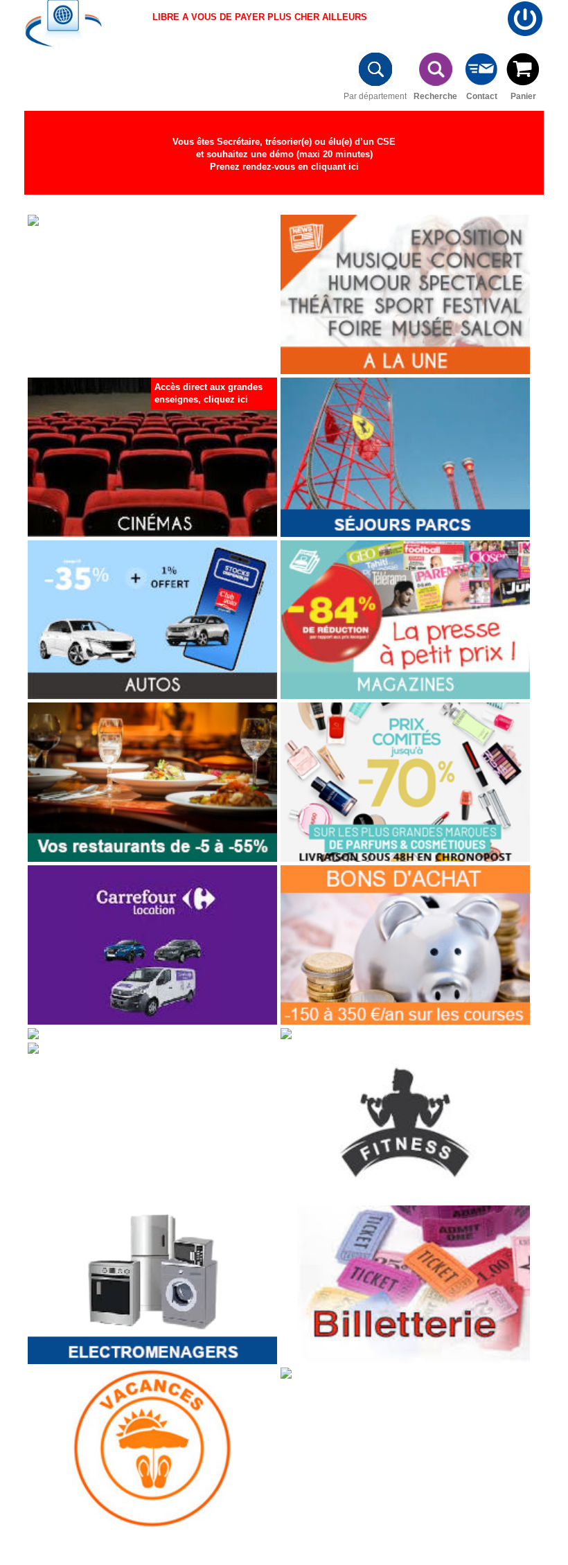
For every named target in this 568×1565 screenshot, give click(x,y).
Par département (375, 93)
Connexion (525, 18)
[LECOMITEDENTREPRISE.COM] (62, 26)
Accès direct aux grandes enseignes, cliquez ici (208, 393)
